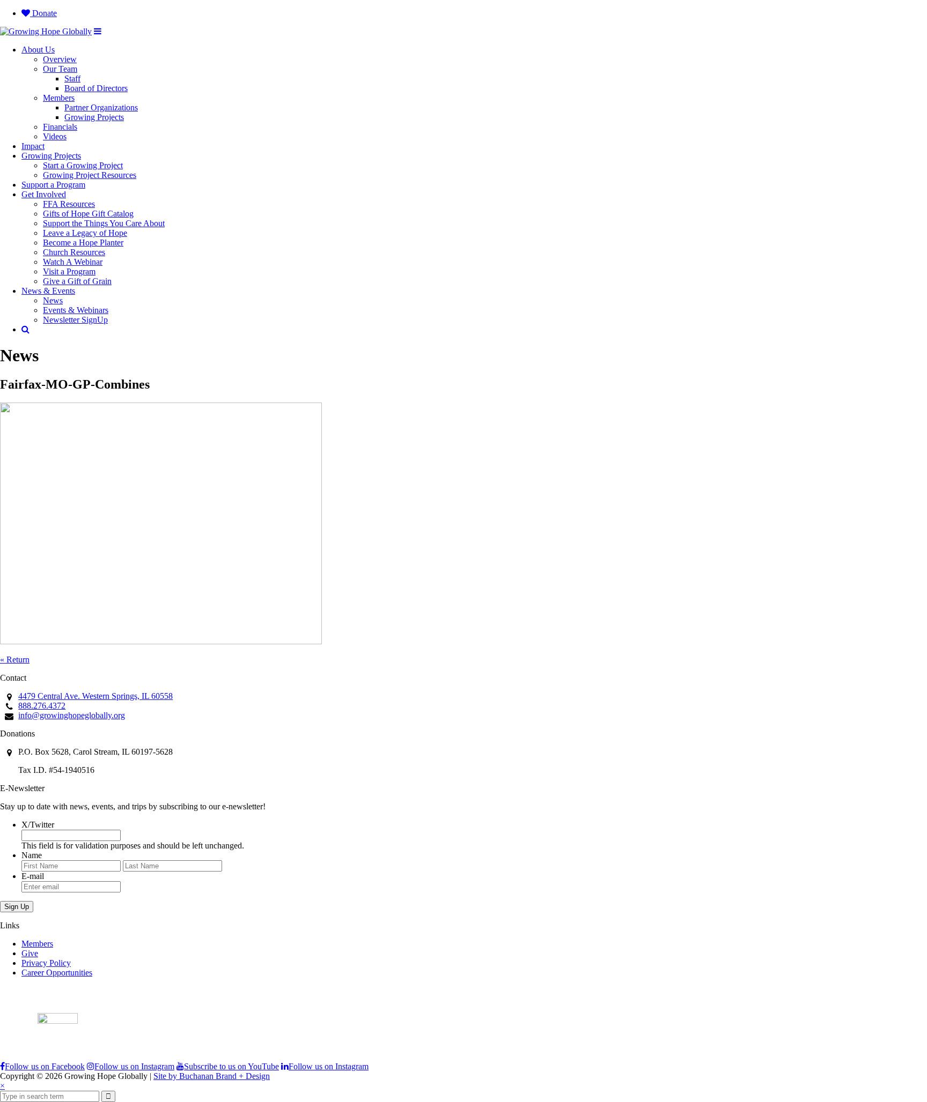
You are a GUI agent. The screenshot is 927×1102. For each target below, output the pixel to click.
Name (31, 855)
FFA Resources (69, 204)
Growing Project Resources (89, 175)
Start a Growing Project (83, 165)
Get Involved (43, 194)
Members (59, 97)
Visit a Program (69, 271)
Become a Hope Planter (83, 242)
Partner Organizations (101, 107)
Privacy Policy (46, 962)
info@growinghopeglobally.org (71, 715)
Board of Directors (96, 88)
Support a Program (53, 184)
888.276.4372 (41, 705)
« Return (15, 659)
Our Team (60, 68)
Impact (33, 146)
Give (29, 953)
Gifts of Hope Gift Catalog (88, 213)
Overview (60, 59)
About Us (38, 49)
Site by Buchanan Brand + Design (211, 1076)
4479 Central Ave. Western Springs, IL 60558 (95, 696)
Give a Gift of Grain (77, 281)
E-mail (32, 876)
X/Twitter (37, 824)
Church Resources (74, 252)
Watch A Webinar (72, 261)
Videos (55, 136)
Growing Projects (94, 117)
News (53, 300)
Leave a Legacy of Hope (85, 232)
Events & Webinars (75, 310)
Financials (60, 126)
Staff (72, 78)
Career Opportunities (56, 972)
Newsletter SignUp (75, 319)
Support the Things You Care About (104, 223)
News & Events (48, 290)
